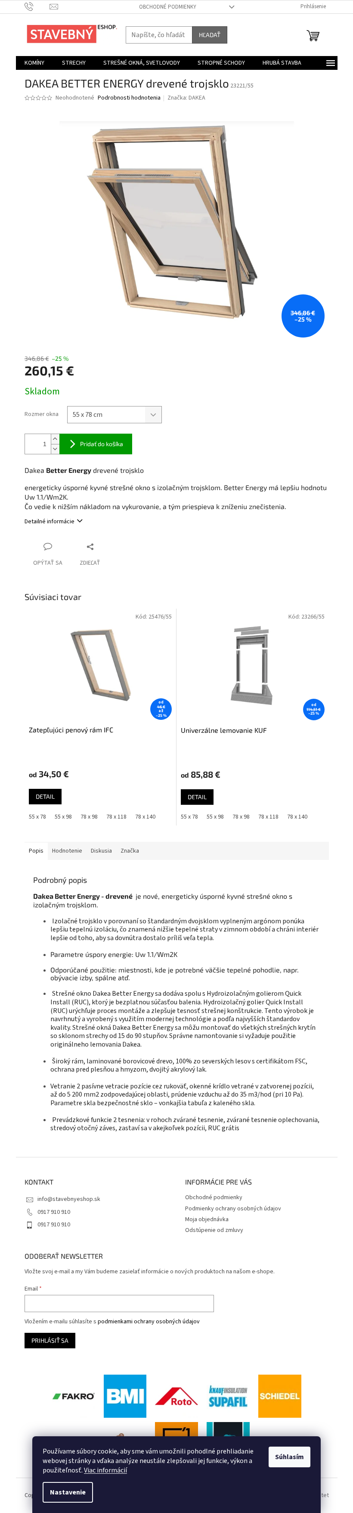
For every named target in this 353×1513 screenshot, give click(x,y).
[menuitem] (34, 63)
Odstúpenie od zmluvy (214, 1230)
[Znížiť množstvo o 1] (55, 449)
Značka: (186, 98)
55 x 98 (63, 817)
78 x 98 (89, 817)
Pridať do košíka (101, 443)
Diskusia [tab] (101, 851)
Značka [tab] (130, 851)
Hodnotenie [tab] (67, 851)
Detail (45, 796)
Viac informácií (105, 1470)
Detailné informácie (49, 521)
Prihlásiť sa (49, 1340)
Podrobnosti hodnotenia (129, 98)
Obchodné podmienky (167, 7)
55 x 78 (37, 817)
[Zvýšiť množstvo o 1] (55, 439)
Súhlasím (289, 1457)
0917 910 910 (53, 1212)
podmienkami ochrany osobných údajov (149, 1321)
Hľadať (209, 34)
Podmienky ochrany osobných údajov (233, 1208)
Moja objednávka (207, 1219)
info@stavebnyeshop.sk (68, 1199)
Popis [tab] (36, 851)
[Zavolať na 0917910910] (37, 6)
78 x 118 (116, 817)
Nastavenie (68, 1492)
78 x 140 (145, 817)
